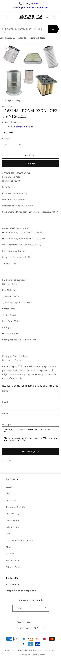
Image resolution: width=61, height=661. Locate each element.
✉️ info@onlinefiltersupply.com (30, 7)
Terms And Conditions (16, 507)
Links (8, 533)
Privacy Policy (12, 513)
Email (5, 402)
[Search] (53, 29)
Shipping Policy (13, 567)
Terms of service (39, 655)
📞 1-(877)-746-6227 (30, 3)
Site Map (10, 553)
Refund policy (50, 650)
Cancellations (12, 520)
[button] (6, 17)
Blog (8, 547)
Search (9, 487)
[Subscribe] (45, 608)
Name (5, 390)
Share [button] (8, 460)
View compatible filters (22, 126)
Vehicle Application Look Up (19, 540)
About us (10, 493)
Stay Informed (13, 560)
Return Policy (12, 527)
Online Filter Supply (19, 650)
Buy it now (30, 163)
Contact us (11, 500)
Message (6, 424)
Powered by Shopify (34, 650)
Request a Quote (30, 451)
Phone (5, 413)
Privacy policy (24, 655)
